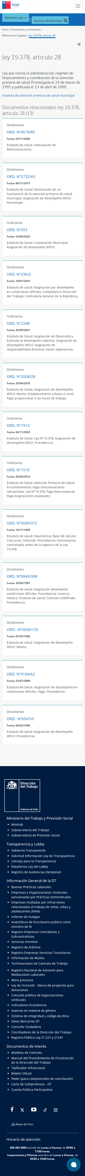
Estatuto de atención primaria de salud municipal (38, 95)
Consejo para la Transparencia (33, 861)
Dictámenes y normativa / (26, 29)
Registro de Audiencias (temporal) (36, 872)
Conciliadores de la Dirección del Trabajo (41, 1032)
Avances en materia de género (33, 1010)
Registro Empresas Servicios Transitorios (41, 953)
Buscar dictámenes (48, 21)
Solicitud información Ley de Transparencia (43, 856)
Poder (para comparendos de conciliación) (42, 1079)
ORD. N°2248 (18, 323)
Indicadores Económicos (29, 1005)
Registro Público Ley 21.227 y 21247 (37, 1037)
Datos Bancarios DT (25, 1021)
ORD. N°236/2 (19, 274)
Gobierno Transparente (28, 850)
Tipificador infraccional (28, 1068)
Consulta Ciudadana (26, 1027)
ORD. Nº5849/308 (22, 576)
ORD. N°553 (17, 229)
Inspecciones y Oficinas (22, 1155)
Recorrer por (14, 18)
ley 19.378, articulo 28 (42, 35)
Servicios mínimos (24, 942)
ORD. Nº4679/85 (21, 132)
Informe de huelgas (25, 917)
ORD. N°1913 (18, 425)
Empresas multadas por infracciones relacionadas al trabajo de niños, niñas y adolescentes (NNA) (40, 906)
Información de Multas (27, 958)
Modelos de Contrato (26, 1052)
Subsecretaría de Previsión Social (35, 835)
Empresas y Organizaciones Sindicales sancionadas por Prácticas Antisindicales (41, 894)
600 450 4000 (18, 1147)
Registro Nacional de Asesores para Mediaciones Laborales (37, 972)
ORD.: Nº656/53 (20, 718)
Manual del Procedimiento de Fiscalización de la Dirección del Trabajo (42, 1060)
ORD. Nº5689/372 (22, 523)
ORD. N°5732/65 (21, 176)
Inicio (5, 29)
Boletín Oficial (21, 1073)
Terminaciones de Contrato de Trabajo (39, 963)
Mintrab (17, 824)
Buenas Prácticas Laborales (31, 887)
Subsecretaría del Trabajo (30, 830)
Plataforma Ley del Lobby (29, 866)
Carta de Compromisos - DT (31, 1084)
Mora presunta (22, 980)
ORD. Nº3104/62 (21, 674)
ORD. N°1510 (18, 469)
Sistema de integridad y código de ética (40, 1016)
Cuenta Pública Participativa (31, 1089)
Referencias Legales (14, 35)
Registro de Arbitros (26, 947)
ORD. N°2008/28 (21, 376)
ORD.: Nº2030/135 (22, 629)
